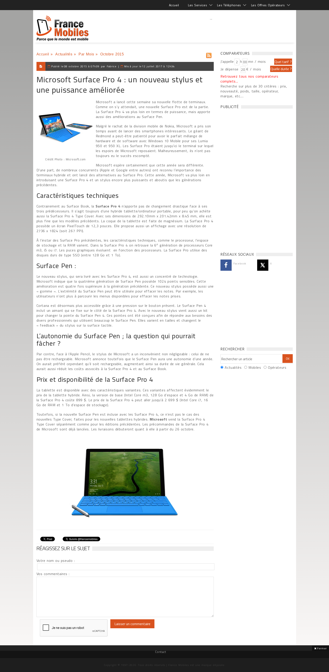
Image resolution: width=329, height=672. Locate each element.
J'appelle (227, 61)
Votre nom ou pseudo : (55, 560)
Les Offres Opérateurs (268, 5)
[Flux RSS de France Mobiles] (209, 54)
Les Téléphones (229, 5)
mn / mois (257, 61)
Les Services (197, 5)
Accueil (174, 5)
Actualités (63, 54)
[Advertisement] (211, 28)
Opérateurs (277, 367)
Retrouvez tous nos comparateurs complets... (249, 79)
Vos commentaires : (53, 573)
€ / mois (253, 69)
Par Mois (86, 54)
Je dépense (230, 69)
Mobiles (254, 367)
